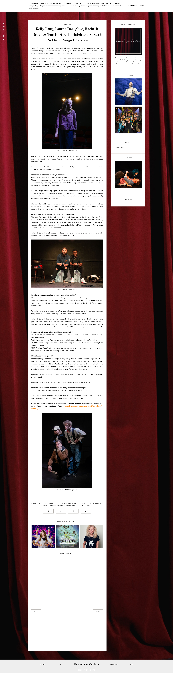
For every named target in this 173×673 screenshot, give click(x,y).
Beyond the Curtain (86, 664)
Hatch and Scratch (39, 504)
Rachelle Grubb (64, 506)
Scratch (75, 506)
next (98, 611)
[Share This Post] (61, 511)
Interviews (62, 504)
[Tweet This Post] (48, 511)
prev (36, 611)
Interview (53, 504)
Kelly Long (73, 504)
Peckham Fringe (49, 506)
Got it (142, 6)
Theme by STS (89, 670)
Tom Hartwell (86, 506)
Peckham (98, 504)
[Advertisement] (67, 630)
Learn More (132, 6)
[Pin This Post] (73, 511)
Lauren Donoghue (86, 504)
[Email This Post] (86, 511)
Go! (61, 664)
